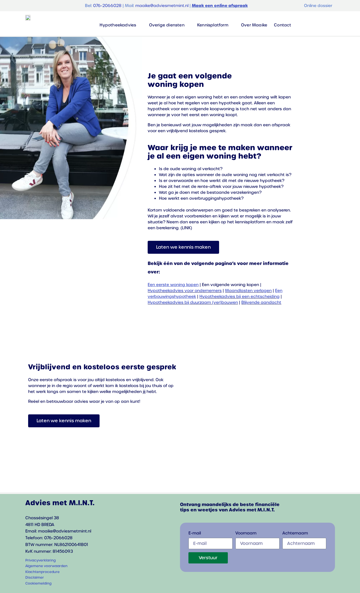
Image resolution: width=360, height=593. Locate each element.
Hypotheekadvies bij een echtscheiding (239, 296)
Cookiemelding (38, 583)
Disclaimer (34, 577)
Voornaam (245, 533)
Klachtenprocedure (42, 572)
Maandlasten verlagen (248, 290)
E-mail (194, 533)
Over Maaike (254, 25)
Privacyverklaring (40, 560)
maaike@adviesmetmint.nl (161, 5)
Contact (282, 25)
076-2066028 (107, 5)
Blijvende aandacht (261, 302)
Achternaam (295, 533)
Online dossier (318, 5)
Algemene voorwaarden (46, 566)
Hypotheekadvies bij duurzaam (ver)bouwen (193, 302)
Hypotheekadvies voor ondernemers (185, 290)
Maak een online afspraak (220, 5)
